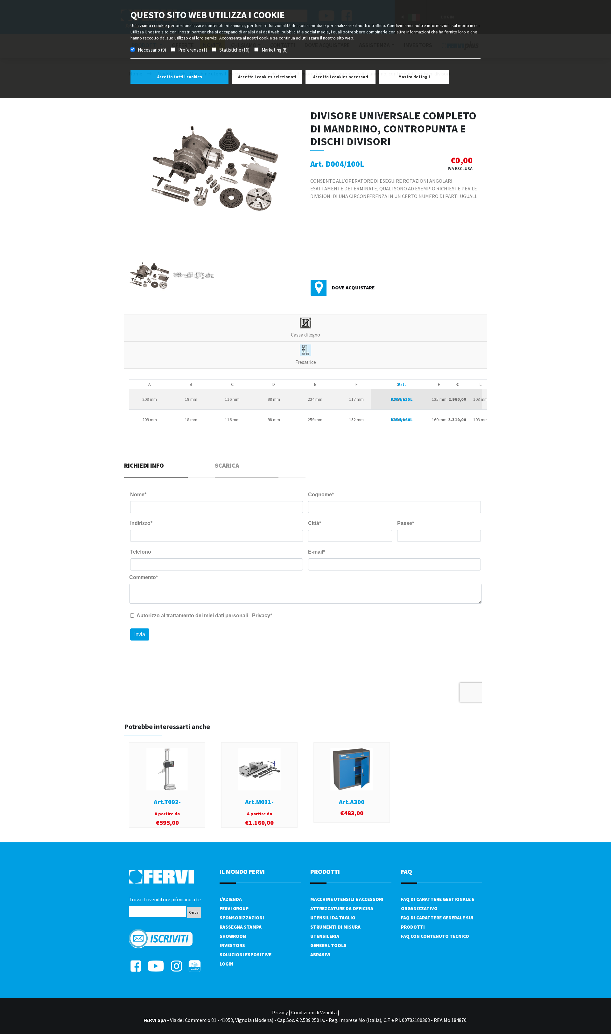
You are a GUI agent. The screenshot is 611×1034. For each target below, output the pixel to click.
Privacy (280, 1012)
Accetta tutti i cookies (179, 77)
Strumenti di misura (335, 927)
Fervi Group (234, 908)
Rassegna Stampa (241, 927)
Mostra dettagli (414, 77)
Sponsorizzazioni (242, 918)
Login (226, 964)
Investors (232, 945)
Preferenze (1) (192, 50)
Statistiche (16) (234, 50)
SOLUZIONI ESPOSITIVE (245, 955)
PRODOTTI (325, 871)
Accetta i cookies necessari (340, 77)
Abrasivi (320, 955)
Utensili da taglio (332, 918)
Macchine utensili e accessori (346, 899)
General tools (328, 945)
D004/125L (401, 399)
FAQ (406, 871)
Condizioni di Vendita (314, 1012)
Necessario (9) (152, 50)
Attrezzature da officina (341, 908)
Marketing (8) (275, 50)
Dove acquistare (353, 287)
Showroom (233, 936)
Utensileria (324, 936)
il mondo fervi (242, 871)
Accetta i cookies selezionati (267, 77)
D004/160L (401, 419)
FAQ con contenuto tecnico (435, 936)
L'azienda (231, 899)
